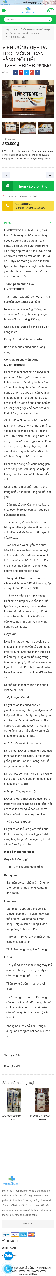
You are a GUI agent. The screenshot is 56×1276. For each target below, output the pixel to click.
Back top (28, 1271)
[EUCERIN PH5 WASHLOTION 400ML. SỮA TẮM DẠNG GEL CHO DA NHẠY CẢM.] (42, 1099)
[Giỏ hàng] (49, 11)
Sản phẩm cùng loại (18, 1082)
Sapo (35, 1273)
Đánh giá (11, 139)
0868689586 (24, 204)
